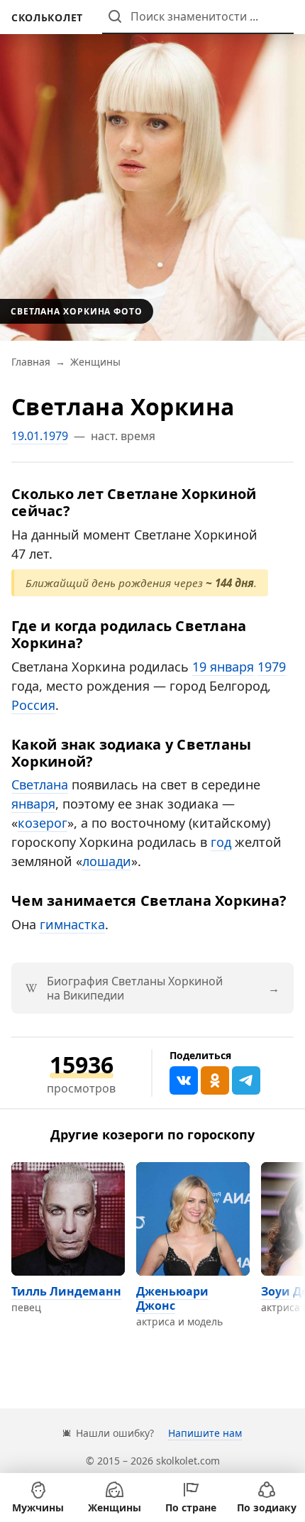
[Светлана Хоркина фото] (152, 170)
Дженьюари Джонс (172, 1298)
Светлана (39, 784)
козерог (42, 822)
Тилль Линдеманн (66, 1291)
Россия (33, 704)
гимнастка (72, 924)
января (33, 803)
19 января (223, 666)
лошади (106, 861)
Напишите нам (205, 1433)
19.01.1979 (39, 436)
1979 (271, 666)
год (221, 841)
